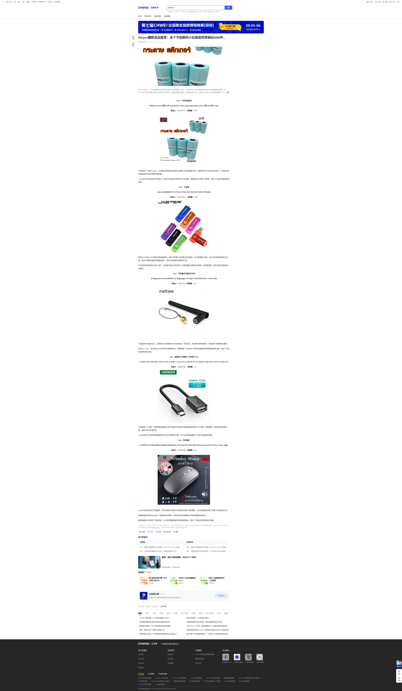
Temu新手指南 (160, 684)
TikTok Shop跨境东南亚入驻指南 (248, 678)
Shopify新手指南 (229, 681)
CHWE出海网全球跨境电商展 (204, 654)
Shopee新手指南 (244, 681)
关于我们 (141, 654)
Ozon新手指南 (142, 681)
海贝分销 (198, 663)
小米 (140, 510)
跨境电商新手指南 (179, 681)
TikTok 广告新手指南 (213, 678)
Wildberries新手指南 (162, 678)
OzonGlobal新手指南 (144, 684)
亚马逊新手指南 (195, 681)
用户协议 (141, 663)
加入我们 (141, 659)
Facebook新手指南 (196, 678)
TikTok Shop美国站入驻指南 (160, 681)
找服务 (28, 2)
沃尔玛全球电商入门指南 (212, 681)
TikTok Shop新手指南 (179, 678)
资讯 (14, 2)
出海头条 (155, 606)
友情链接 (170, 663)
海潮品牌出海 (199, 659)
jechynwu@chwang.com (153, 527)
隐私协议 (141, 667)
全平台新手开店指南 (144, 678)
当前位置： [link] (142, 606)
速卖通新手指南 (229, 678)
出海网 (148, 606)
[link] (148, 606)
